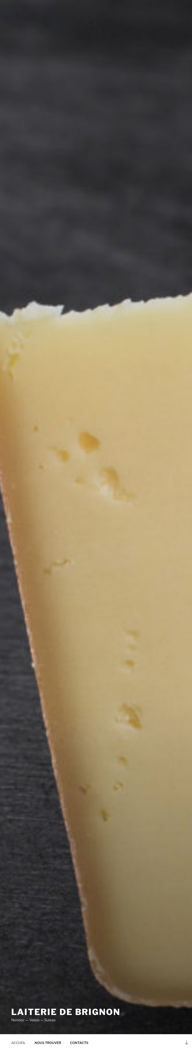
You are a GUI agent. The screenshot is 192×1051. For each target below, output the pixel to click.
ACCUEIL (18, 1043)
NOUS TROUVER (48, 1043)
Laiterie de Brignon (65, 1012)
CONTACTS (79, 1043)
